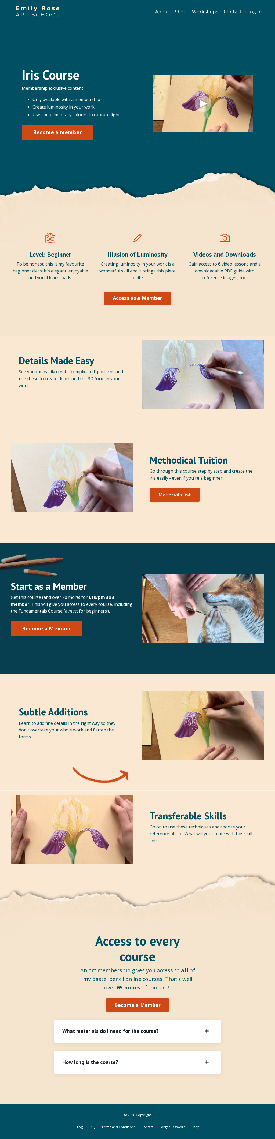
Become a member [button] (57, 132)
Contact (233, 11)
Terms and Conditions (118, 1127)
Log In (254, 11)
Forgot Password (173, 1127)
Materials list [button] (174, 494)
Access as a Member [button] (137, 298)
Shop (181, 11)
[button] (57, 131)
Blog (79, 1127)
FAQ (92, 1127)
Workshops (205, 11)
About (162, 11)
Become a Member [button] (46, 628)
